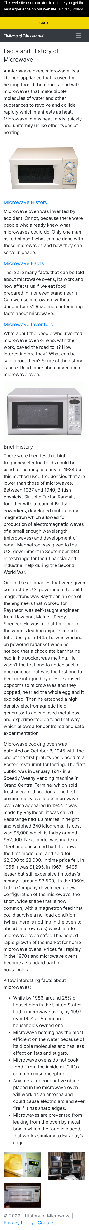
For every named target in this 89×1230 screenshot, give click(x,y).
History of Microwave (24, 35)
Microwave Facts (24, 263)
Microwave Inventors (28, 324)
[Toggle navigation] (78, 35)
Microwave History (26, 202)
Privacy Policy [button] (71, 9)
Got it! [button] (44, 23)
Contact (46, 1222)
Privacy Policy (19, 1222)
